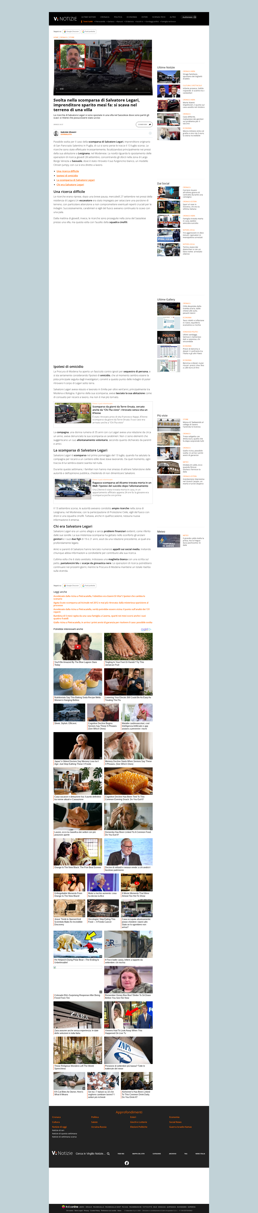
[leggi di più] (150, 133)
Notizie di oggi (59, 1127)
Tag (185, 1154)
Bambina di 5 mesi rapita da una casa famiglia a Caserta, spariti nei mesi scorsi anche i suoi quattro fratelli (99, 617)
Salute (94, 1122)
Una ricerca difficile (68, 171)
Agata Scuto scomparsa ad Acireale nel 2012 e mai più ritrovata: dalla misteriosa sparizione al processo (100, 604)
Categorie (157, 1154)
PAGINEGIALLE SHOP (113, 1207)
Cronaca (56, 1117)
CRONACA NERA (189, 71)
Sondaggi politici (152, 22)
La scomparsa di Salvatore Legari (76, 180)
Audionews (188, 17)
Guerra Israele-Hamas (180, 1127)
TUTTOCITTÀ (147, 1207)
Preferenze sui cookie (108, 1210)
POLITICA (118, 17)
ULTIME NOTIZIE (88, 17)
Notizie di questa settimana (64, 1133)
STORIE (71, 37)
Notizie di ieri (58, 1130)
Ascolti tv (139, 22)
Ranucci (120, 22)
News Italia (200, 1154)
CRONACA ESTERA (190, 202)
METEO (185, 462)
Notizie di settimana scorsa (64, 1136)
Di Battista (130, 22)
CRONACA (104, 17)
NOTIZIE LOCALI (189, 230)
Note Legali (79, 1210)
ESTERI (145, 17)
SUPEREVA (192, 1207)
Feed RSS (121, 1154)
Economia (174, 1117)
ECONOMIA (132, 17)
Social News (175, 1122)
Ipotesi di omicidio (67, 175)
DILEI (155, 1207)
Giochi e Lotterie (138, 1122)
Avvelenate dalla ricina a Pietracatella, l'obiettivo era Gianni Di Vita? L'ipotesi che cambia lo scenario (99, 597)
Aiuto (119, 1210)
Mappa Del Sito (138, 1154)
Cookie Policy (95, 1210)
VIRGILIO (88, 1207)
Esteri (133, 1117)
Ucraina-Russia (98, 1127)
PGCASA (125, 1207)
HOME (55, 37)
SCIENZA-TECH (158, 17)
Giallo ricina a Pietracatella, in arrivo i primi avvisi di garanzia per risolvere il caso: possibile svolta (102, 622)
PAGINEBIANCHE (135, 1207)
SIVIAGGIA (162, 1207)
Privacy (86, 1210)
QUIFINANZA (171, 1207)
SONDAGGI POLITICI (190, 332)
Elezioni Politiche (138, 1127)
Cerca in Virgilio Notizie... (91, 1153)
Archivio (172, 1154)
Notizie (65, 1153)
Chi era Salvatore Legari (70, 184)
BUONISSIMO (182, 1207)
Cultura (56, 1122)
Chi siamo (69, 1210)
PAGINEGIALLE (98, 1207)
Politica (95, 1117)
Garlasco (111, 22)
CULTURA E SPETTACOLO (192, 86)
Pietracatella (100, 22)
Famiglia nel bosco (168, 22)
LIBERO (81, 1207)
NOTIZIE (68, 18)
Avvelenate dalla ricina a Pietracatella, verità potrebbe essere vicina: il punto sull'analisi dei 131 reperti (101, 610)
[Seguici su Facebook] (127, 1164)
